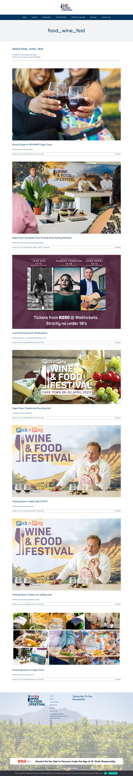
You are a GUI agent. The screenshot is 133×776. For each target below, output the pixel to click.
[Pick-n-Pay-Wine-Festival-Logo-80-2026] (66, 4)
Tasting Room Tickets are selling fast (32, 594)
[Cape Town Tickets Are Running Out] (66, 377)
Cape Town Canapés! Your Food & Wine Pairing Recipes (42, 237)
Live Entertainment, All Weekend (29, 333)
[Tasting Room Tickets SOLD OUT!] (66, 461)
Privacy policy (113, 773)
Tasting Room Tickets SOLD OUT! (30, 501)
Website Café (94, 768)
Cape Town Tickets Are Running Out (31, 408)
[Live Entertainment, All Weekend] (66, 292)
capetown (35, 247)
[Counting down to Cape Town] (66, 639)
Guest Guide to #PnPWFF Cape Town (32, 144)
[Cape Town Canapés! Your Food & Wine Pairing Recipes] (66, 198)
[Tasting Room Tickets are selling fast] (66, 554)
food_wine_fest (18, 154)
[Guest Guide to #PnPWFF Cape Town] (66, 104)
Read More (118, 154)
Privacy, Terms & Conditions (69, 768)
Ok (105, 773)
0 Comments (40, 154)
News (34, 154)
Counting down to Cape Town (28, 670)
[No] (131, 773)
